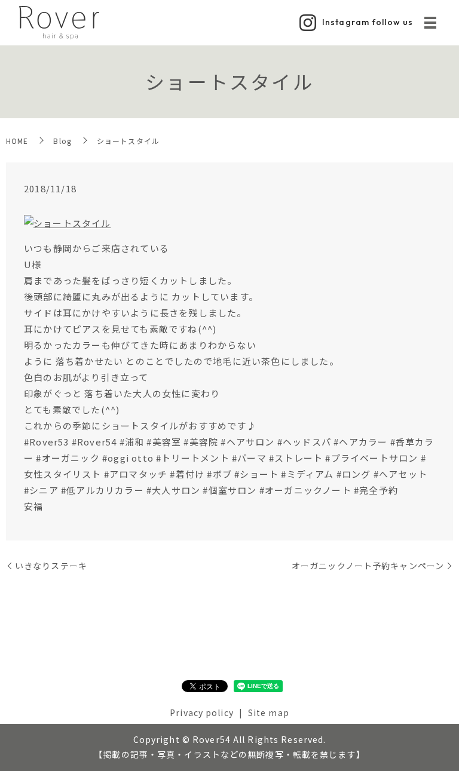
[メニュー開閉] (430, 23)
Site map (268, 712)
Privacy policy (202, 712)
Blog (62, 141)
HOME (17, 141)
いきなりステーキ (51, 566)
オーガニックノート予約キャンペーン (368, 566)
